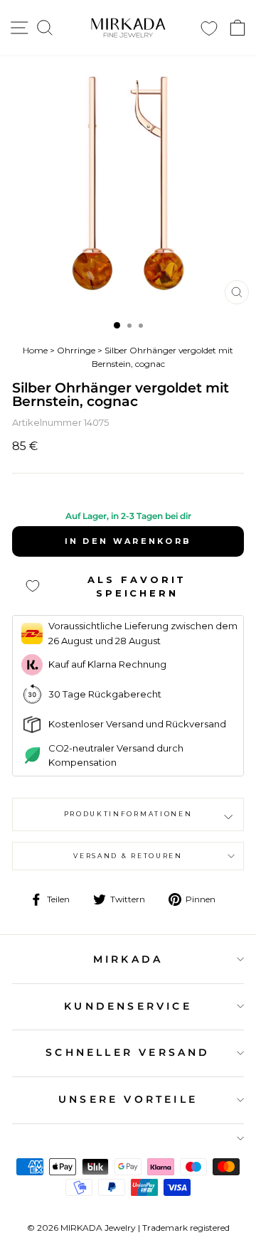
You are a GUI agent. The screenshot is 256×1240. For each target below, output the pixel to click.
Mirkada (128, 959)
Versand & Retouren (127, 856)
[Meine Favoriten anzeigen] (209, 28)
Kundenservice (128, 1006)
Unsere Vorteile (128, 1099)
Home (35, 350)
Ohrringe (76, 350)
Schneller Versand (128, 1052)
